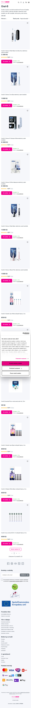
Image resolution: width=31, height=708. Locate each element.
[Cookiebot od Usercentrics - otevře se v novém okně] (22, 333)
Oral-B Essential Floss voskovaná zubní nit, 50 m (13, 401)
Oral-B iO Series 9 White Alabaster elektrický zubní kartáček (13, 183)
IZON (17, 703)
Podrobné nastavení (21, 358)
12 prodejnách (20, 62)
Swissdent (3, 650)
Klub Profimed (4, 646)
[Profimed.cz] (5, 2)
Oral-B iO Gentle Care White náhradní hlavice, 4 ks (13, 313)
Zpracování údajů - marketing (7, 627)
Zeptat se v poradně (5, 616)
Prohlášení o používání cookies (7, 631)
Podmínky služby (12, 693)
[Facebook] (8, 563)
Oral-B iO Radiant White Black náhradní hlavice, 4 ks (13, 489)
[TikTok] (19, 563)
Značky (2, 641)
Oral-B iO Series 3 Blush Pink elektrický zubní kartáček (14, 269)
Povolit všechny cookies (15, 363)
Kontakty (3, 662)
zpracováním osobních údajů (16, 581)
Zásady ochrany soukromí (25, 692)
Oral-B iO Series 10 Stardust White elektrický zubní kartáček (13, 139)
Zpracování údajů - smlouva (7, 625)
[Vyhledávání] (18, 2)
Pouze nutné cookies (15, 373)
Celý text (3, 15)
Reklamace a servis (5, 644)
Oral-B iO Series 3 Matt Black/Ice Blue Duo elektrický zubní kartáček (14, 51)
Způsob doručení (5, 623)
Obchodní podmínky (5, 621)
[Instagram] (12, 563)
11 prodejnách (20, 237)
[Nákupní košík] (26, 2)
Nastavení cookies (5, 633)
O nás (2, 656)
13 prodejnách (20, 106)
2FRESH (21, 703)
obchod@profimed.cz (6, 614)
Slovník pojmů (4, 642)
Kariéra (2, 660)
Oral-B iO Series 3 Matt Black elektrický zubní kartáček (14, 226)
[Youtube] (15, 563)
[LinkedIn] (23, 563)
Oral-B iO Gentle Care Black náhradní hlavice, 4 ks (13, 445)
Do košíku (5, 61)
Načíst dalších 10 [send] (15, 549)
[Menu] (29, 2)
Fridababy (3, 648)
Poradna (3, 639)
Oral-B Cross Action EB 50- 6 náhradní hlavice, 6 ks (14, 532)
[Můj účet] (23, 2)
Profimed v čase (4, 658)
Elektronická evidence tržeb (7, 629)
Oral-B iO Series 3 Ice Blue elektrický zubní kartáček (14, 94)
